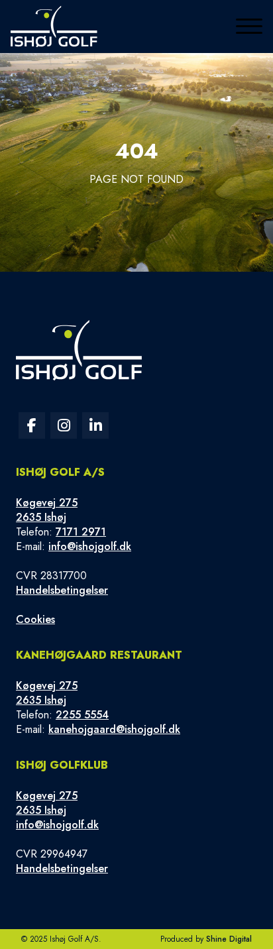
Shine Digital (229, 939)
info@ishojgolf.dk (89, 546)
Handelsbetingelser (62, 590)
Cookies (35, 619)
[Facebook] (32, 425)
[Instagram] (63, 425)
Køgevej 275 (47, 502)
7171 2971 (81, 531)
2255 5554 (82, 714)
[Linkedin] (95, 425)
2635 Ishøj (41, 517)
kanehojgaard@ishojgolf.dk (114, 729)
